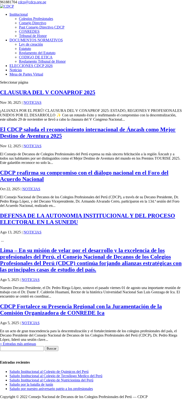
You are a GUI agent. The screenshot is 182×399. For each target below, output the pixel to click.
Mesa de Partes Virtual (26, 74)
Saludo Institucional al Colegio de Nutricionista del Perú (51, 380)
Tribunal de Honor (33, 36)
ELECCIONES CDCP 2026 (31, 66)
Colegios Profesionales (36, 19)
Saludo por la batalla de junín (31, 384)
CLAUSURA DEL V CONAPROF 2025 (47, 92)
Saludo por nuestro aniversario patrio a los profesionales (51, 389)
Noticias (15, 70)
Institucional (18, 14)
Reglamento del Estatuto (37, 53)
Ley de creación (31, 44)
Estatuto (25, 49)
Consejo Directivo (32, 23)
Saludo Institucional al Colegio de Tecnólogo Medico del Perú (55, 376)
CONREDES (29, 31)
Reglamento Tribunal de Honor (42, 61)
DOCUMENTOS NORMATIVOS (36, 40)
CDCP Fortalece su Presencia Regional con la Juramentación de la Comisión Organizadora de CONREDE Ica (81, 309)
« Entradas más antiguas (18, 344)
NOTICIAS (32, 102)
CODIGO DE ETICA (36, 57)
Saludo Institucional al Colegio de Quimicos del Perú (49, 372)
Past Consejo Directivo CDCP (41, 27)
